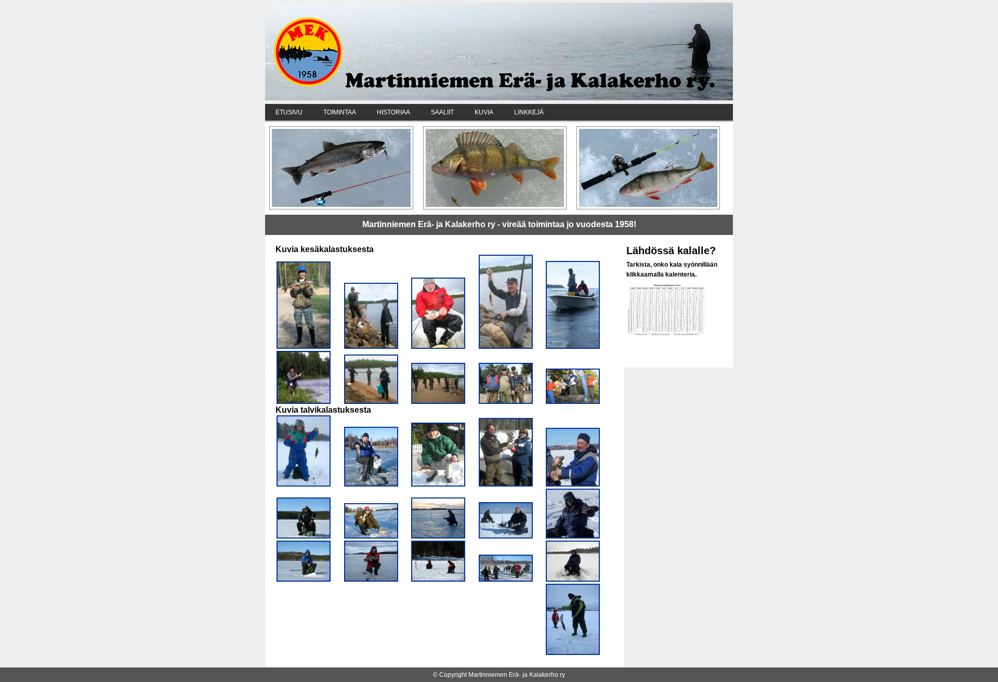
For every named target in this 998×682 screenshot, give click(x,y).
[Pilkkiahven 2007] (438, 484)
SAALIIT (442, 112)
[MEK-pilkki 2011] (506, 484)
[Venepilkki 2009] (438, 346)
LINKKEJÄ (529, 112)
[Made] (573, 653)
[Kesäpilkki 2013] (573, 401)
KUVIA (484, 112)
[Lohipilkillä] (371, 579)
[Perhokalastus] (304, 401)
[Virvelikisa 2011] (371, 401)
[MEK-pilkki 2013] (573, 484)
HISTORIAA (393, 112)
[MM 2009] (506, 401)
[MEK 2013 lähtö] (506, 579)
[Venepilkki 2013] (573, 346)
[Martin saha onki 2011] (371, 346)
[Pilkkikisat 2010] (573, 579)
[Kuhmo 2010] (304, 484)
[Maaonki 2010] (506, 346)
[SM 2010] (573, 536)
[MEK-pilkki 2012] (506, 536)
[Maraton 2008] (438, 536)
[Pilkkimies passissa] (304, 579)
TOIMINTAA (339, 112)
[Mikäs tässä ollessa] (304, 536)
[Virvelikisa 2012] (304, 346)
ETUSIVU (289, 112)
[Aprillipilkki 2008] (371, 484)
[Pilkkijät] (438, 579)
